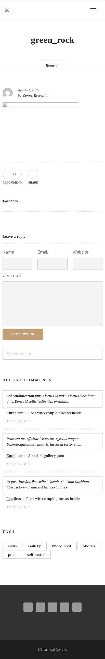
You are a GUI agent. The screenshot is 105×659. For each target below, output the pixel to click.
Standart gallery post (46, 455)
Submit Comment (22, 334)
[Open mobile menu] (95, 10)
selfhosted (36, 554)
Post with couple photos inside (55, 413)
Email (42, 252)
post (12, 554)
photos (89, 546)
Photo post (61, 546)
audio (12, 546)
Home (50, 65)
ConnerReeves (33, 95)
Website (80, 252)
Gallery (34, 546)
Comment (12, 275)
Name (8, 252)
